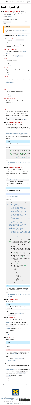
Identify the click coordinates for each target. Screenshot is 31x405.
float (9, 65)
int (8, 107)
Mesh (9, 96)
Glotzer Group (23, 397)
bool (9, 74)
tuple (9, 87)
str (12, 87)
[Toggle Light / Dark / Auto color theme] (28, 2)
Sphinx (12, 403)
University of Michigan (6, 398)
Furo (23, 403)
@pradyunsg (18, 403)
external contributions (15, 399)
